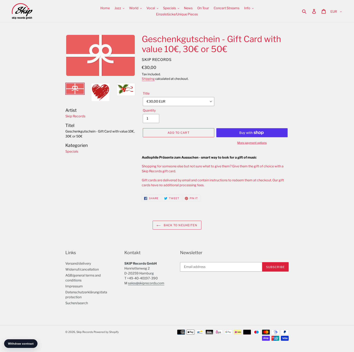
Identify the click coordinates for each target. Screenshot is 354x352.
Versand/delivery (78, 263)
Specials (71, 151)
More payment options (252, 142)
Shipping (148, 79)
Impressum (74, 286)
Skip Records (84, 332)
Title (146, 93)
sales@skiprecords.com (146, 283)
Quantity (149, 110)
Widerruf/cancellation (82, 269)
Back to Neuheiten (180, 225)
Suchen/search (76, 303)
